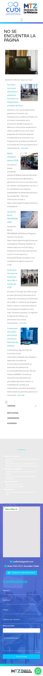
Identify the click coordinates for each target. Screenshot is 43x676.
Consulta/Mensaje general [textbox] (13, 630)
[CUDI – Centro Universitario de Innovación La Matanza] (22, 8)
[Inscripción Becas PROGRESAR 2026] (29, 219)
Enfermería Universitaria (14, 484)
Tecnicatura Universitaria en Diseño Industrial (22, 466)
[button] (38, 671)
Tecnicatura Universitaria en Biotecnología (21, 463)
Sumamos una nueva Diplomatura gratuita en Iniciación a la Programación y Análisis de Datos (15, 95)
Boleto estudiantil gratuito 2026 (12, 156)
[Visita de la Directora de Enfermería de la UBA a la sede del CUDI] (29, 277)
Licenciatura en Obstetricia (15, 486)
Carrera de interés (9, 626)
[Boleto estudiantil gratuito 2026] (29, 161)
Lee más (24, 148)
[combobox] (21, 630)
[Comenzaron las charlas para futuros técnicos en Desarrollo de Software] (29, 336)
